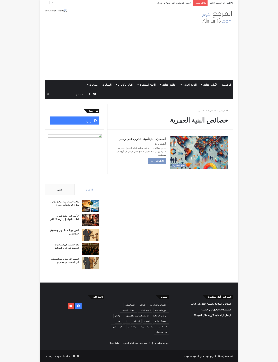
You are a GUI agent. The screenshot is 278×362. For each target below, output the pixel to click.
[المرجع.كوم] (217, 18)
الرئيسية (226, 84)
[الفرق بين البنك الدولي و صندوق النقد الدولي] (90, 235)
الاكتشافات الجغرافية (158, 305)
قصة (118, 321)
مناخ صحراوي (118, 326)
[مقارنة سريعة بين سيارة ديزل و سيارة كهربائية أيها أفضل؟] (90, 206)
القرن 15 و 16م (161, 321)
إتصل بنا (48, 356)
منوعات (93, 84)
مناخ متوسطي (161, 332)
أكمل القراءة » (157, 161)
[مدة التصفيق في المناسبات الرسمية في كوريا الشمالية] (90, 249)
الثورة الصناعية (161, 310)
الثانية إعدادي (190, 84)
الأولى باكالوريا (125, 84)
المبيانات (106, 84)
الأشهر (59, 189)
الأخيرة (89, 189)
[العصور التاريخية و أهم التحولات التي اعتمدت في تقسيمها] (90, 263)
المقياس (136, 321)
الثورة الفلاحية (145, 310)
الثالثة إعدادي (169, 84)
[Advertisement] (139, 55)
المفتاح (147, 321)
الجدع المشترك (147, 84)
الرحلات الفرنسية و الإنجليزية (136, 316)
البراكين (142, 305)
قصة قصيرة (162, 326)
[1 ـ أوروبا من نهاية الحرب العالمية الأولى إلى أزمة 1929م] (90, 220)
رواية (126, 321)
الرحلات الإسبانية (128, 310)
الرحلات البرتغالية (160, 316)
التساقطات (129, 305)
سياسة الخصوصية (62, 356)
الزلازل (118, 316)
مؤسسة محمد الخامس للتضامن (140, 326)
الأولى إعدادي (210, 84)
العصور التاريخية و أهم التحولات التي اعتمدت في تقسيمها (166, 2)
